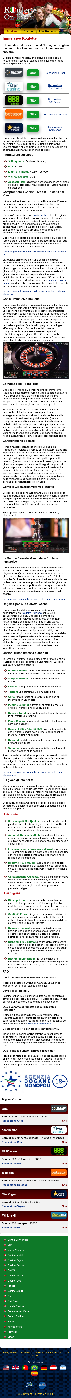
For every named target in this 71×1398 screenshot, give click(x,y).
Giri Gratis (13, 1301)
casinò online (40, 215)
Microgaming (15, 1326)
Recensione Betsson (55, 114)
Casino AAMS (15, 1275)
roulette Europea (32, 612)
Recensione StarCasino (55, 87)
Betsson (8, 1172)
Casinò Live (14, 1280)
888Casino (9, 1151)
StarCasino (10, 1130)
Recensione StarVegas (55, 128)
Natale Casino (16, 1306)
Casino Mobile (16, 1255)
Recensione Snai (55, 72)
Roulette (12, 31)
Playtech (12, 1331)
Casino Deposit (16, 1265)
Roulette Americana (39, 1023)
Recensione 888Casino (55, 101)
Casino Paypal (16, 1260)
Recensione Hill (11, 1227)
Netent (11, 1321)
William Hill (9, 1215)
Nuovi (11, 1295)
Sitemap (25, 1352)
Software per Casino (19, 1311)
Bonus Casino (16, 1316)
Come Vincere (16, 1249)
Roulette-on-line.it (43, 1393)
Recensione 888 (12, 1163)
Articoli (11, 1285)
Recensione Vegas (13, 1206)
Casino (28, 31)
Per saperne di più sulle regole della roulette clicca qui (34, 598)
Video (11, 1336)
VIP (10, 1244)
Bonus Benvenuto (18, 1239)
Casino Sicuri (15, 1290)
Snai (5, 1108)
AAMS (11, 1270)
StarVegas (9, 1194)
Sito (33, 72)
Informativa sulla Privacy (48, 1352)
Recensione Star (12, 1142)
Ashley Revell (9, 1352)
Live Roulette (47, 31)
